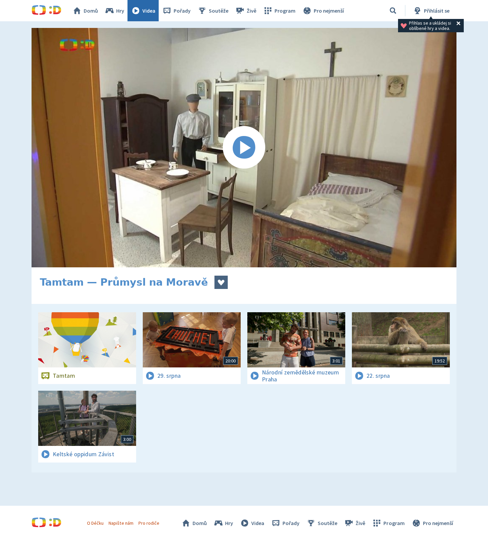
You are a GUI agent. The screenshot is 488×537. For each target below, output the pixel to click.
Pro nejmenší (329, 10)
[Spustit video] (244, 147)
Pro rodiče (148, 523)
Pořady (182, 10)
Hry (120, 10)
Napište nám (121, 523)
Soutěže (218, 10)
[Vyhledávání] (393, 10)
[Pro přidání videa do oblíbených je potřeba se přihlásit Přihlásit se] (221, 282)
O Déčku (95, 523)
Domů (91, 10)
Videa (148, 10)
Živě (251, 10)
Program (285, 10)
